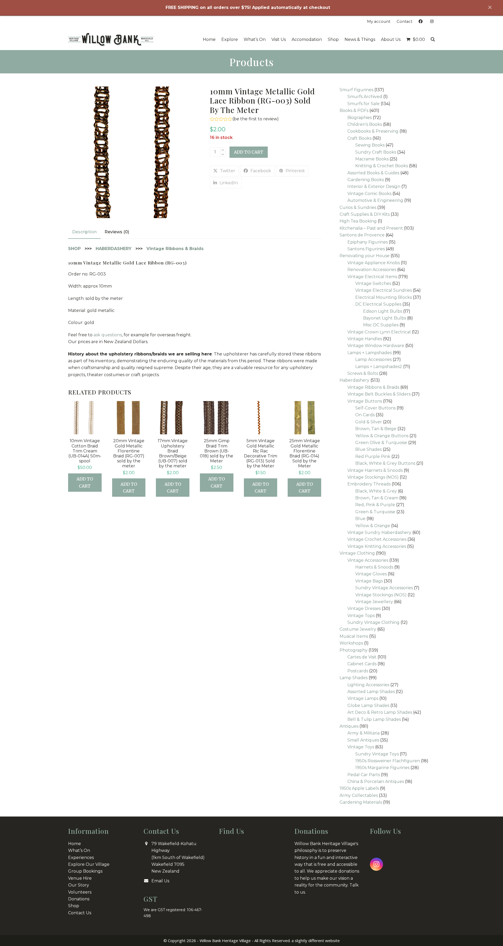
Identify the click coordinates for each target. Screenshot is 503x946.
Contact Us (79, 912)
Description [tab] (84, 231)
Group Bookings (85, 871)
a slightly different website (316, 940)
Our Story (78, 885)
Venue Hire (80, 878)
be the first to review (255, 119)
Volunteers (79, 892)
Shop (73, 905)
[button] (415, 39)
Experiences (81, 857)
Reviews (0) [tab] (117, 231)
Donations (78, 898)
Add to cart (248, 152)
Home (74, 843)
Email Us (160, 880)
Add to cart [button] (84, 482)
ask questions (108, 334)
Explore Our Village (89, 864)
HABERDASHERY (114, 248)
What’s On (79, 850)
